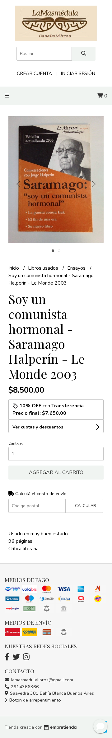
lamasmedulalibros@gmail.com (41, 680)
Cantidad (15, 443)
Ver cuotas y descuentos (37, 427)
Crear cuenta (34, 73)
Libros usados (43, 268)
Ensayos (77, 268)
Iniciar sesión (78, 73)
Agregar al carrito (56, 472)
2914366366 (24, 687)
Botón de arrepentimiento (34, 700)
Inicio (14, 268)
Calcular (85, 506)
